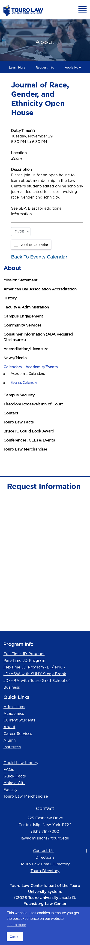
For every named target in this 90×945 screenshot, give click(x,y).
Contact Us (43, 851)
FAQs (8, 769)
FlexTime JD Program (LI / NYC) (34, 667)
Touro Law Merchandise (25, 796)
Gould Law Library (20, 763)
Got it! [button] (15, 937)
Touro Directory (45, 871)
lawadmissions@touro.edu (45, 838)
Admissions (14, 707)
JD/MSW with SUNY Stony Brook (34, 674)
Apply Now (73, 67)
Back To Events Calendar (39, 256)
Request (45, 67)
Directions (45, 857)
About (9, 727)
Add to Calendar (34, 244)
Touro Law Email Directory (45, 864)
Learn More (17, 67)
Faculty (10, 789)
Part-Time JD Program (24, 660)
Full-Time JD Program (24, 654)
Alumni (10, 740)
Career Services (17, 733)
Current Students (19, 720)
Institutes (12, 747)
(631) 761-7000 (45, 831)
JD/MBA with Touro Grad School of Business (36, 683)
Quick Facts (14, 776)
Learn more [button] (16, 925)
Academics (13, 713)
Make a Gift (14, 783)
